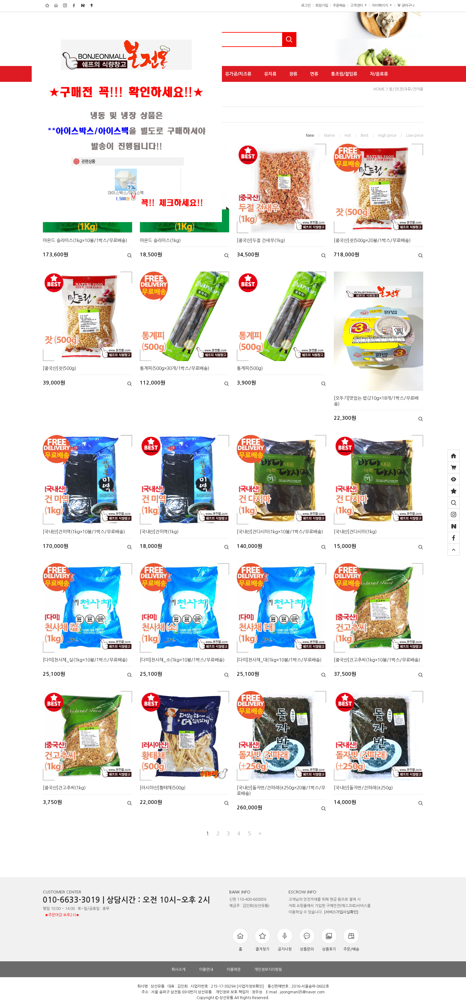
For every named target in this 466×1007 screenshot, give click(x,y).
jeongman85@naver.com (302, 992)
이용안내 (206, 969)
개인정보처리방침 (268, 969)
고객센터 (357, 5)
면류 (314, 74)
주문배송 (339, 5)
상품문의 (307, 949)
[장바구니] (453, 467)
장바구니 (410, 5)
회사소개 (178, 969)
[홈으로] (453, 455)
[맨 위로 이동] (453, 549)
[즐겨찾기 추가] (453, 491)
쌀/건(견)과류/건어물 (406, 89)
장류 (293, 74)
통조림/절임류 (344, 74)
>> (259, 833)
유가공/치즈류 (238, 74)
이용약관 (234, 969)
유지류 (270, 74)
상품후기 (329, 949)
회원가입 (321, 5)
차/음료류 (379, 74)
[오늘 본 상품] (453, 479)
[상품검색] (453, 502)
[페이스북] (453, 537)
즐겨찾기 (262, 949)
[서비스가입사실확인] (341, 912)
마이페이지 (380, 5)
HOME (379, 89)
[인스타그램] (453, 514)
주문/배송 (351, 949)
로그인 (306, 5)
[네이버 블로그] (453, 526)
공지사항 (285, 949)
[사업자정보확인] (250, 987)
